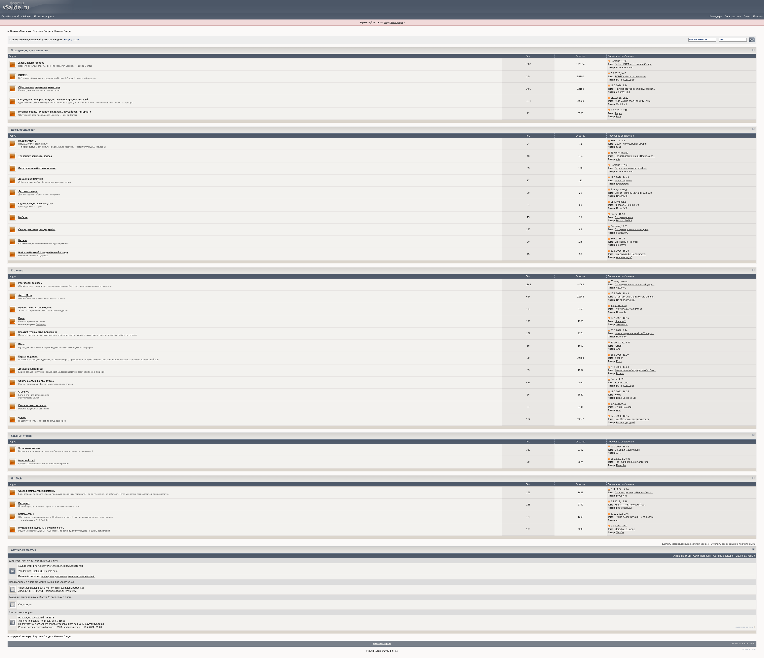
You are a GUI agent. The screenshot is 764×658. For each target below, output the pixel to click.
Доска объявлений (23, 129)
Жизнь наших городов (31, 62)
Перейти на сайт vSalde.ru (16, 16)
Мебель (22, 217)
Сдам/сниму (42, 147)
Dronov (620, 373)
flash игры (41, 324)
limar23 (69, 591)
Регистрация (397, 22)
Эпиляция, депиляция (627, 449)
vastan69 (621, 287)
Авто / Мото (25, 295)
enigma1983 (623, 92)
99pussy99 (622, 232)
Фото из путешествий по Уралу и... (634, 333)
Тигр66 (620, 532)
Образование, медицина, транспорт (39, 87)
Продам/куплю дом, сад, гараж (90, 147)
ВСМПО (22, 75)
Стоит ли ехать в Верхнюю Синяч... (635, 296)
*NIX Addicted (42, 520)
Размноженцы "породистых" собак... (635, 370)
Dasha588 (622, 196)
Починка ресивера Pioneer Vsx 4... (634, 492)
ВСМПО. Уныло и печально (630, 76)
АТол (21, 591)
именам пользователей (81, 576)
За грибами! (621, 382)
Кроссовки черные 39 (627, 205)
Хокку (618, 394)
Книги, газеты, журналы (32, 405)
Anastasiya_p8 (624, 257)
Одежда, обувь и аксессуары (35, 203)
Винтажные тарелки (626, 241)
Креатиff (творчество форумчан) (37, 332)
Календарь (715, 16)
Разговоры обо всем (30, 283)
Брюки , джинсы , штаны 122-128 (633, 192)
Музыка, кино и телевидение (35, 307)
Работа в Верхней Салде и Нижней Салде (43, 252)
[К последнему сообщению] (609, 61)
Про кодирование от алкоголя (632, 462)
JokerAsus (622, 324)
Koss (619, 361)
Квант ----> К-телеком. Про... (630, 504)
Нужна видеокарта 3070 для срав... (634, 517)
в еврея (619, 358)
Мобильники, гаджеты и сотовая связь (41, 527)
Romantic (621, 312)
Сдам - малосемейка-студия (631, 143)
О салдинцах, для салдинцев (29, 50)
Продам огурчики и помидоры (631, 229)
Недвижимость (27, 140)
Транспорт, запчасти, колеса (35, 156)
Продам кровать (624, 217)
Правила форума (44, 16)
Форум (369, 651)
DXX (618, 116)
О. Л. (618, 147)
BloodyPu (621, 495)
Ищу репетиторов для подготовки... (635, 88)
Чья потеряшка (623, 180)
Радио (618, 113)
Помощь (758, 16)
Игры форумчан (27, 356)
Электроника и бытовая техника (37, 168)
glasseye (621, 245)
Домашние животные (30, 179)
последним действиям (54, 576)
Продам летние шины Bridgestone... (635, 156)
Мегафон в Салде (625, 529)
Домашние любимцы (30, 368)
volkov (36, 398)
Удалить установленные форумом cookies (685, 544)
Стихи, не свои (623, 407)
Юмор (21, 344)
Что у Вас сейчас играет (628, 309)
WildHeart (621, 104)
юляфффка (622, 183)
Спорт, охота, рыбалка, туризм (36, 381)
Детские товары (27, 191)
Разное (22, 240)
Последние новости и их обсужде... (634, 284)
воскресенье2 (624, 507)
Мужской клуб (26, 460)
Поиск (747, 16)
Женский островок (29, 448)
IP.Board (377, 651)
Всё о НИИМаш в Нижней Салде (633, 64)
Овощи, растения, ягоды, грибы (36, 229)
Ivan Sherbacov (624, 67)
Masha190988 (624, 220)
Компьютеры (26, 514)
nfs (617, 520)
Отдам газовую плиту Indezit (631, 168)
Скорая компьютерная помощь (36, 491)
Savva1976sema (94, 624)
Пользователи (733, 16)
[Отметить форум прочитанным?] (12, 64)
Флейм (22, 417)
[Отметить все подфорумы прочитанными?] (12, 143)
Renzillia (621, 465)
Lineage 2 (620, 321)
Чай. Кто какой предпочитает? (632, 419)
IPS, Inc (394, 651)
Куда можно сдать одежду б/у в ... (633, 101)
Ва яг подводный (625, 79)
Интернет (23, 503)
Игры (21, 318)
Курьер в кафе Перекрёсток (630, 254)
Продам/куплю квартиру (62, 147)
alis (618, 159)
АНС (618, 453)
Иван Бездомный (626, 398)
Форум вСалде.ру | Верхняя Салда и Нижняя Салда (40, 31)
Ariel (618, 349)
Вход (386, 22)
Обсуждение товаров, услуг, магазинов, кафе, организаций (53, 99)
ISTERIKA (34, 591)
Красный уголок (21, 435)
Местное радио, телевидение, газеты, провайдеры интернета (54, 111)
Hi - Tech (16, 478)
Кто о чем (17, 270)
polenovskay (52, 591)
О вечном (23, 391)
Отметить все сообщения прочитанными (733, 544)
